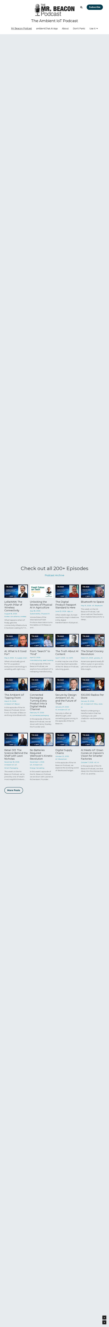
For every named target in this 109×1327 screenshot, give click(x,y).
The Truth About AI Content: (66, 653)
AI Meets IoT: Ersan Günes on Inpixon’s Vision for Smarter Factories (92, 754)
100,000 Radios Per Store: (92, 696)
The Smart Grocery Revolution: (92, 653)
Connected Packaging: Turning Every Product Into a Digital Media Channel (38, 702)
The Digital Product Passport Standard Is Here (65, 604)
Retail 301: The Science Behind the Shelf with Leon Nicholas (16, 754)
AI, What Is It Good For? (15, 653)
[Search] (81, 7)
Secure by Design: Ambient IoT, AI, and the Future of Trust (66, 699)
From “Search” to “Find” (40, 653)
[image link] (54, 10)
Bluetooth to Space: (92, 601)
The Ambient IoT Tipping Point (14, 696)
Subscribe (94, 7)
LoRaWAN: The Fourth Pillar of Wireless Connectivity (13, 606)
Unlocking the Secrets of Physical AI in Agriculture (41, 604)
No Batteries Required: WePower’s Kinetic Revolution (41, 754)
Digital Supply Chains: (63, 752)
